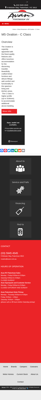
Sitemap (3, 387)
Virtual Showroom (22, 29)
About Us (34, 374)
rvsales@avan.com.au (9, 259)
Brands (14, 367)
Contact (20, 382)
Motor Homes (8, 374)
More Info (7, 111)
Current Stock (22, 374)
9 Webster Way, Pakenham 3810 (12, 256)
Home (14, 29)
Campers (23, 367)
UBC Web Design (21, 388)
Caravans (34, 367)
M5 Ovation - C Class (34, 29)
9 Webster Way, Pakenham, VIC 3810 (22, 8)
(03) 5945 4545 (22, 5)
